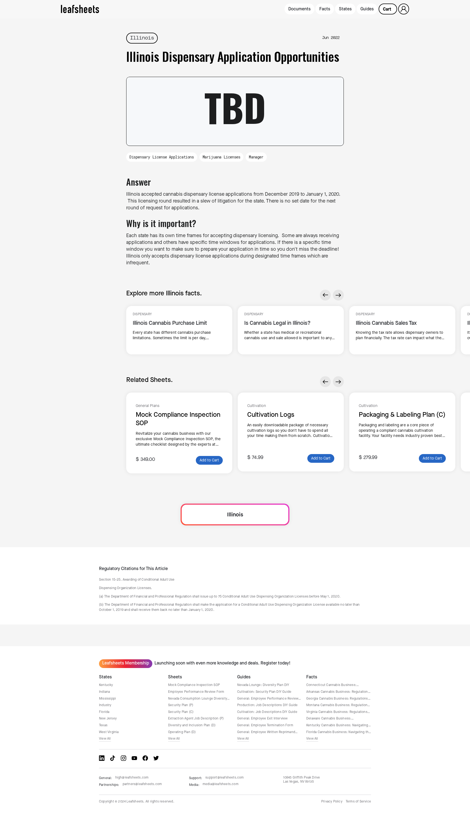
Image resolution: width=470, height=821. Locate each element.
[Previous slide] (325, 295)
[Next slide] (338, 295)
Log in (403, 9)
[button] (388, 9)
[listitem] (179, 330)
